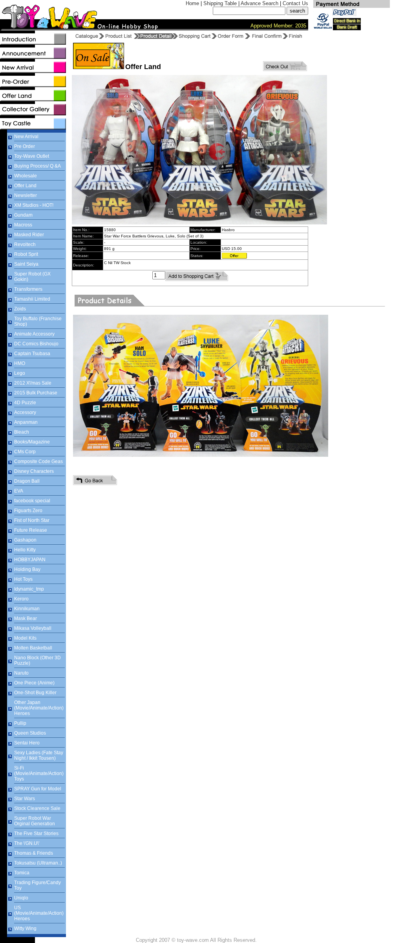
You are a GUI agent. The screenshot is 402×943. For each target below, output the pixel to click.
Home (192, 3)
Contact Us (295, 3)
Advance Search (259, 3)
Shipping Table (220, 3)
